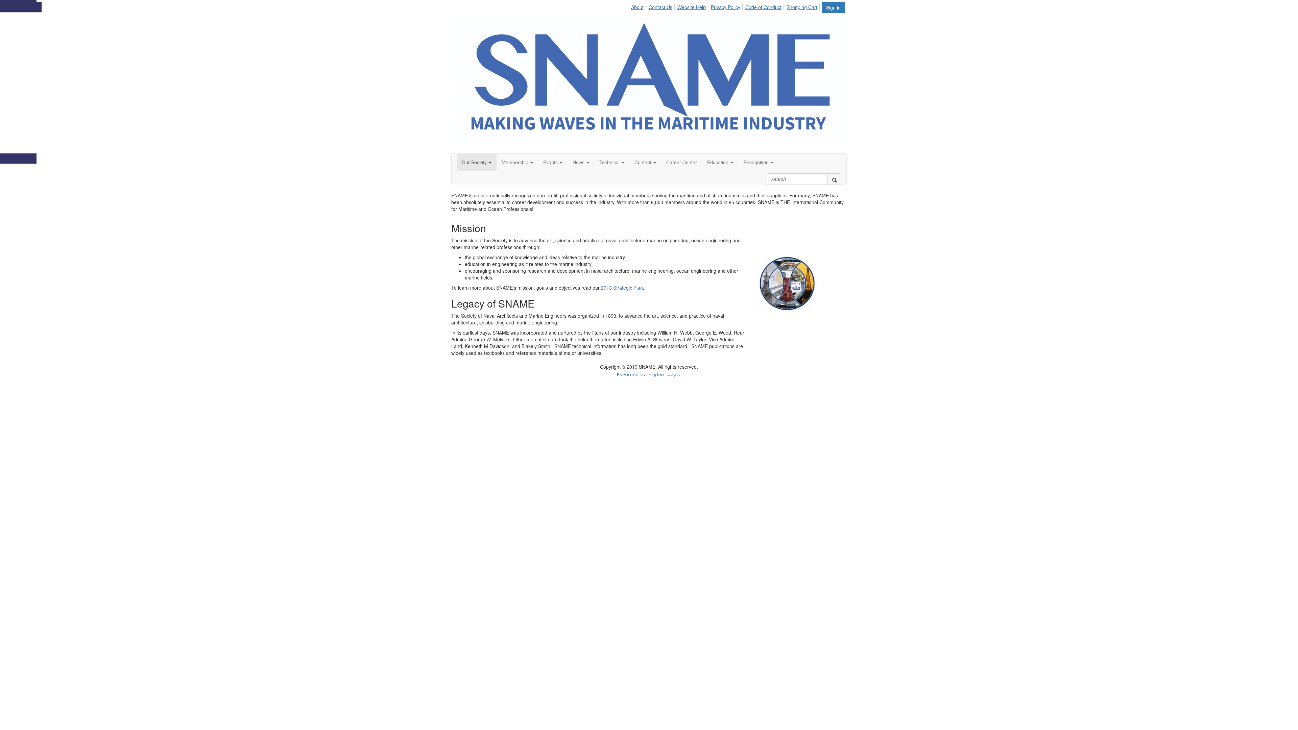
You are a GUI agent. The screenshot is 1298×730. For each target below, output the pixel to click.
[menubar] (726, 6)
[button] (477, 162)
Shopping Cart (802, 7)
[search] (834, 179)
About (637, 7)
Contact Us (660, 7)
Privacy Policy (725, 7)
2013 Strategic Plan (622, 287)
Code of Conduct (763, 7)
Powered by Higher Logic (649, 374)
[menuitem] (639, 6)
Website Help (691, 7)
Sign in (833, 7)
